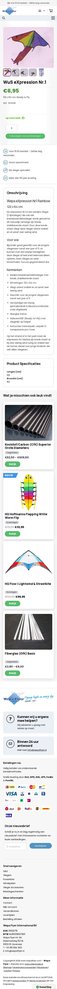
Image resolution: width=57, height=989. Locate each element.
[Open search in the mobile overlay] (3, 18)
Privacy (16, 970)
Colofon (8, 970)
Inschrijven (40, 845)
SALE (5, 871)
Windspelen (9, 883)
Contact (7, 902)
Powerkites (8, 879)
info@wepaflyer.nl (14, 950)
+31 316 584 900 (14, 947)
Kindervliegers (12, 522)
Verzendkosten (11, 911)
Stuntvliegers (11, 592)
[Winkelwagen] (51, 10)
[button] (41, 11)
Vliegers (7, 875)
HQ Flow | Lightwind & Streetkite (28, 584)
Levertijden (9, 915)
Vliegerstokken (12, 452)
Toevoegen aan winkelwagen (25, 136)
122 (8, 375)
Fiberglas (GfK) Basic (20, 653)
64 (8, 381)
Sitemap (7, 967)
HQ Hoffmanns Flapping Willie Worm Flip (26, 516)
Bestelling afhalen (12, 919)
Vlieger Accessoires (13, 887)
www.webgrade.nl (34, 964)
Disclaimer (42, 967)
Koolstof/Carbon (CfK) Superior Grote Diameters (28, 446)
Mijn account (10, 906)
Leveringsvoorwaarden (24, 967)
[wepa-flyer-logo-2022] (9, 10)
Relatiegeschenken (13, 891)
